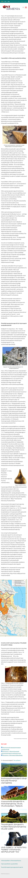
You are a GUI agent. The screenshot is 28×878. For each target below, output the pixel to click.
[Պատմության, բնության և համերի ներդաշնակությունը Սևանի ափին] (14, 816)
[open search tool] (23, 7)
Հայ (2, 1)
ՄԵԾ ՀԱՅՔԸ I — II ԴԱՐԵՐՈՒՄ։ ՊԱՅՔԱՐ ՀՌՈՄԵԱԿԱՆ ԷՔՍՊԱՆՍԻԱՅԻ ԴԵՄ (14, 849)
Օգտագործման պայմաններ (9, 864)
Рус (5, 1)
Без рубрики (17, 760)
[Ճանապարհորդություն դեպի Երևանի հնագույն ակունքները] (14, 770)
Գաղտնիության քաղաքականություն (12, 867)
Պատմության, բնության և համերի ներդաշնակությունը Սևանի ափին (13, 826)
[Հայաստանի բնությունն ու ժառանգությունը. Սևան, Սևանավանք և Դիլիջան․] (14, 793)
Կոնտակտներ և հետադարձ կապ (11, 860)
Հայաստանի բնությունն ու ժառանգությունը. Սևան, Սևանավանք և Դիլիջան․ (12, 803)
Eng (9, 1)
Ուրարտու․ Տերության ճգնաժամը (12, 755)
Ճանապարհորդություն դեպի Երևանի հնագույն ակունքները (14, 780)
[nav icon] (26, 7)
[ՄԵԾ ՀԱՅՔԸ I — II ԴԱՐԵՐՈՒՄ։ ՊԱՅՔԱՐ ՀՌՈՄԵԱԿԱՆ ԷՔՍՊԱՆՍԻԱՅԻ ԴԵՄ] (14, 839)
